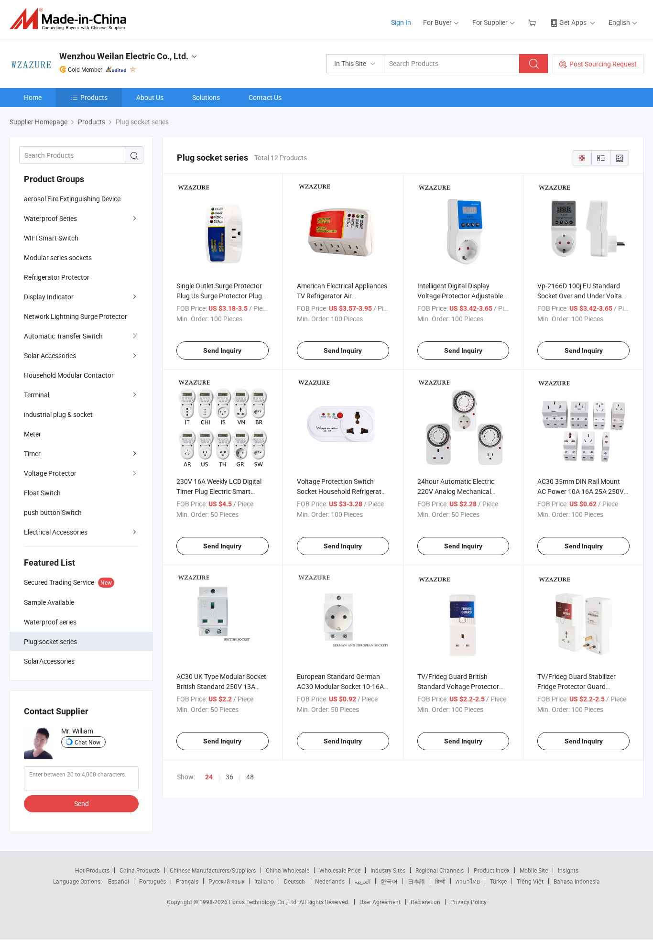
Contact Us (265, 97)
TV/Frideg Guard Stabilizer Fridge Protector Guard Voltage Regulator (576, 686)
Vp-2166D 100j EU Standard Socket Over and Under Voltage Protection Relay (583, 295)
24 (209, 777)
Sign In (401, 22)
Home (33, 97)
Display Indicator (49, 296)
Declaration (425, 902)
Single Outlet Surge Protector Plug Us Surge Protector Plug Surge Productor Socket (219, 295)
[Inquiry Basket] (533, 22)
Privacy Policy (468, 902)
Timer (32, 453)
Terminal (36, 394)
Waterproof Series (50, 218)
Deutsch (294, 881)
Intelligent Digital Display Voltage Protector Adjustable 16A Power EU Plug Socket (460, 295)
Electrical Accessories (55, 531)
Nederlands (330, 881)
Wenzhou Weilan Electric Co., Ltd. (123, 56)
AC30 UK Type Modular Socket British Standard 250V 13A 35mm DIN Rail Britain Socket (221, 686)
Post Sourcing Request (603, 63)
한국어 (389, 881)
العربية (362, 881)
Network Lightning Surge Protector (75, 316)
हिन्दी (440, 881)
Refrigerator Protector (56, 277)
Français (187, 881)
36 (229, 776)
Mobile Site (534, 870)
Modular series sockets (58, 257)
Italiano (264, 881)
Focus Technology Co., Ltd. (264, 902)
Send (81, 803)
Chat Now (87, 742)
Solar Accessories (50, 355)
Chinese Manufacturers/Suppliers (213, 870)
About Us (149, 97)
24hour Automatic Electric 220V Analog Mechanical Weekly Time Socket (455, 491)
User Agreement (380, 902)
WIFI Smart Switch (51, 237)
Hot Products (92, 870)
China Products (140, 870)
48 (250, 776)
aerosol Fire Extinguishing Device (72, 198)
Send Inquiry (222, 350)
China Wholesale (287, 870)
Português (152, 881)
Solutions (206, 97)
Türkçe (498, 881)
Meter (32, 433)
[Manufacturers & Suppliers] (71, 19)
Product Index (492, 870)
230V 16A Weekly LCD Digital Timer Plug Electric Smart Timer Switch (218, 491)
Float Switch (42, 492)
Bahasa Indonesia (577, 881)
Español (118, 881)
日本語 (416, 881)
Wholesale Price (339, 870)
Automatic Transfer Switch (63, 335)
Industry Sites (387, 870)
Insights (568, 870)
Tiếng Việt (530, 881)
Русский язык (226, 881)
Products (94, 97)
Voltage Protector (50, 473)
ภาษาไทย (468, 881)
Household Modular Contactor (69, 375)
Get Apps (573, 22)
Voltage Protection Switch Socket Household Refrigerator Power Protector (342, 491)
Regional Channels (439, 870)
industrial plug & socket (58, 414)
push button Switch (53, 512)
